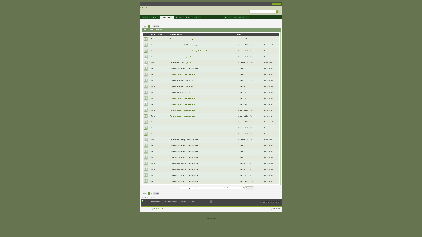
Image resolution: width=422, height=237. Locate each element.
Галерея (189, 17)
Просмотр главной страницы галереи (182, 39)
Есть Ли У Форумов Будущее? (190, 45)
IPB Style (208, 218)
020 (188, 92)
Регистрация (276, 4)
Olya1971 (188, 57)
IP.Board (278, 201)
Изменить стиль (155, 201)
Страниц (144, 26)
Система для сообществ (269, 201)
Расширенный (280, 12)
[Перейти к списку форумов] (143, 7)
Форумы (155, 17)
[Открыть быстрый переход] (247, 17)
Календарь (179, 17)
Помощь (192, 201)
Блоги (197, 17)
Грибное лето (188, 80)
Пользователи (167, 17)
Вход (268, 4)
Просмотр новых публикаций (234, 17)
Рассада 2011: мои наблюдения (202, 51)
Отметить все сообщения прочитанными (175, 201)
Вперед (156, 26)
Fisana (214, 218)
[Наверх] (211, 201)
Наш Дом (146, 17)
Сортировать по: (174, 188)
